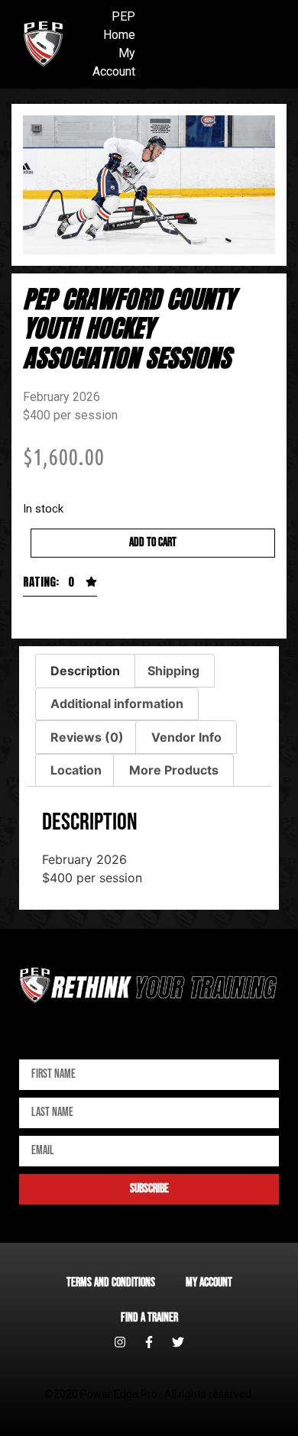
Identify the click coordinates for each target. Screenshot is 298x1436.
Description (85, 670)
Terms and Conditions (110, 1283)
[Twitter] (178, 1342)
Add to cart (153, 542)
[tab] (85, 670)
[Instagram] (120, 1342)
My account (209, 1283)
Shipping (173, 670)
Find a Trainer (149, 1318)
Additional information (116, 703)
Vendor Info (186, 737)
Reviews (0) (87, 737)
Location (76, 770)
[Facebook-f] (149, 1342)
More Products (174, 770)
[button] (60, 586)
